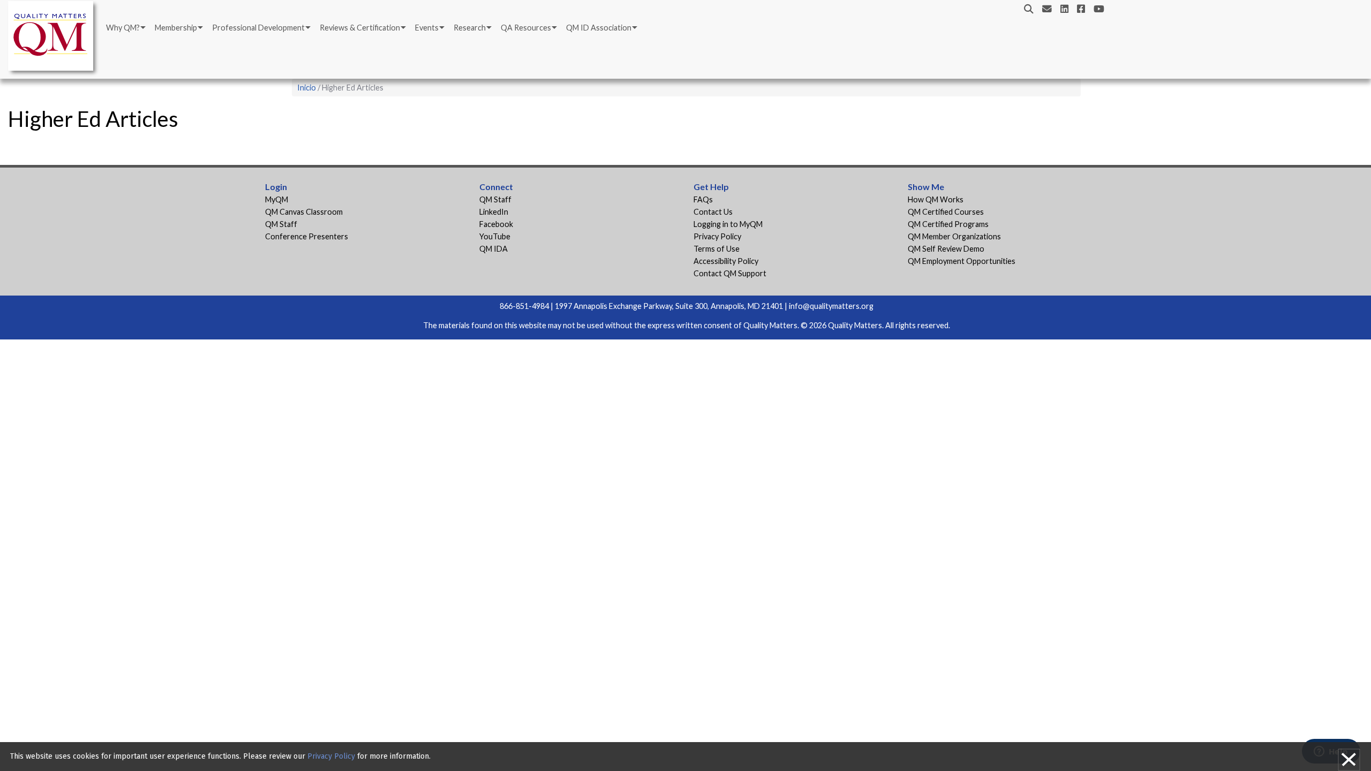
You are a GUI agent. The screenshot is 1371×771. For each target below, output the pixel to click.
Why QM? (123, 27)
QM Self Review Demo (946, 248)
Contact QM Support (730, 273)
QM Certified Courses (946, 211)
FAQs (703, 199)
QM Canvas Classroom (304, 211)
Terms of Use (717, 248)
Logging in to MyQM (728, 224)
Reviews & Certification (360, 27)
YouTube (494, 236)
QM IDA (493, 248)
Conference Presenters (306, 236)
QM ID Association (598, 27)
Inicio (306, 87)
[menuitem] (125, 28)
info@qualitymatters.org (831, 306)
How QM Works (935, 199)
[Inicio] (53, 38)
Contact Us (713, 211)
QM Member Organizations (954, 236)
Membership (176, 27)
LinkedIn (493, 211)
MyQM (276, 199)
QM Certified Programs (948, 224)
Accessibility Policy (726, 261)
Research (470, 27)
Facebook (496, 224)
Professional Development (258, 27)
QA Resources (526, 27)
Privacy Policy (717, 236)
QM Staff (281, 224)
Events (427, 27)
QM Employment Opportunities (961, 261)
